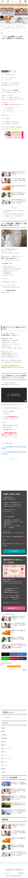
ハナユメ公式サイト (14, 551)
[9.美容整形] (21, 19)
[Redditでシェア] (17, 567)
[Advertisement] (14, 55)
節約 (4, 745)
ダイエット (5, 755)
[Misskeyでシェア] (23, 563)
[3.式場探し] (7, 11)
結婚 (4, 731)
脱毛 (4, 768)
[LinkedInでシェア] (17, 571)
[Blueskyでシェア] (17, 563)
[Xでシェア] (5, 563)
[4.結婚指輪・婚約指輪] (21, 11)
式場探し (5, 734)
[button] (22, 658)
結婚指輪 (5, 738)
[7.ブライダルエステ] (7, 19)
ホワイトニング (6, 762)
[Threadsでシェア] (11, 567)
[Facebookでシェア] (5, 567)
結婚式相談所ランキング (14, 608)
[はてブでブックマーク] (23, 567)
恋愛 (4, 728)
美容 (4, 751)
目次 (12, 207)
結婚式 (4, 741)
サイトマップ (7, 873)
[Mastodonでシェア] (11, 563)
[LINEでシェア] (5, 571)
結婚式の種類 (5, 71)
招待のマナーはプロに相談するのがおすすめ (14, 214)
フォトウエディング (7, 748)
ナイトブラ (5, 765)
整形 (4, 772)
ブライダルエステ (7, 758)
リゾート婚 (13, 71)
